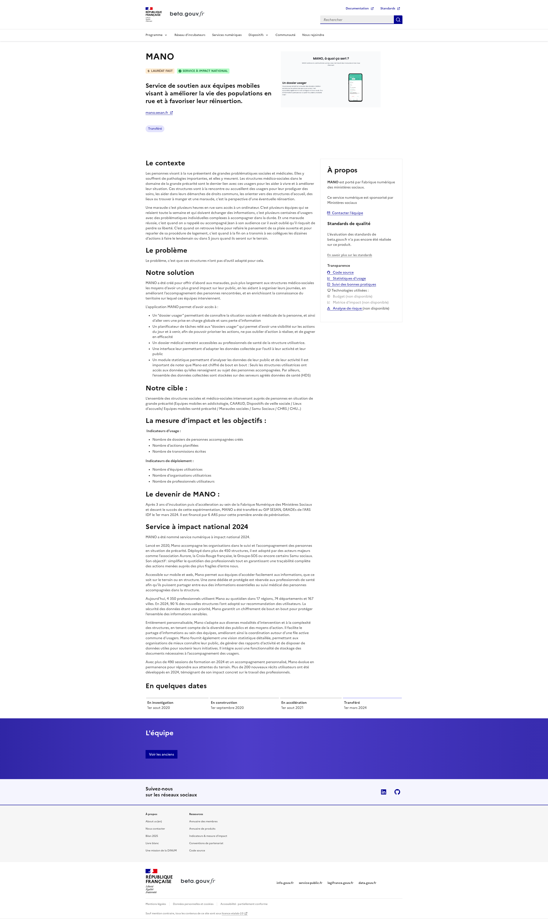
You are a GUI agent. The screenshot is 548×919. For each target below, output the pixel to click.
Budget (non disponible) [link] (352, 296)
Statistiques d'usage (349, 278)
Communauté (285, 35)
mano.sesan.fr (157, 112)
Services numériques (227, 35)
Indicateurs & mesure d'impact (208, 836)
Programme (154, 35)
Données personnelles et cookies (193, 904)
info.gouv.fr (285, 883)
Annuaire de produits (202, 829)
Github (397, 792)
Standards (387, 8)
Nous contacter (155, 829)
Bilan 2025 (152, 836)
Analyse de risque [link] (347, 308)
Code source (343, 272)
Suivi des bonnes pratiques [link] (354, 284)
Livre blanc (152, 843)
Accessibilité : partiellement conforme (244, 904)
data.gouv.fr (367, 883)
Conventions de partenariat (206, 843)
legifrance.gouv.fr (340, 883)
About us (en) (154, 821)
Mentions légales (156, 904)
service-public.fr (310, 883)
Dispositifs (256, 35)
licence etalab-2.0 (232, 913)
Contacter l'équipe (347, 212)
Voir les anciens (161, 754)
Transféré (155, 128)
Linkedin (383, 792)
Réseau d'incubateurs (189, 35)
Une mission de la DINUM (161, 850)
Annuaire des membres (203, 821)
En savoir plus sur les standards (349, 255)
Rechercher (398, 19)
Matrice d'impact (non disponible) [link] (360, 302)
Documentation (357, 8)
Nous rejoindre (313, 35)
